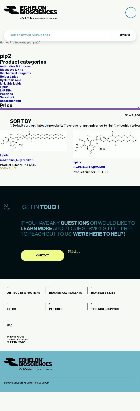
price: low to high (102, 125)
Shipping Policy (16, 342)
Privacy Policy (15, 337)
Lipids (4, 87)
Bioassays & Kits (11, 69)
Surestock (7, 97)
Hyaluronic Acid (10, 80)
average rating (76, 125)
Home (4, 42)
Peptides (6, 94)
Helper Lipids (9, 76)
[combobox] (60, 35)
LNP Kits (6, 90)
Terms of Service (17, 339)
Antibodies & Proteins (15, 66)
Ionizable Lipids (11, 83)
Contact (42, 255)
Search (124, 35)
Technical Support (105, 309)
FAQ (10, 325)
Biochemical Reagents (15, 73)
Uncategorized (10, 100)
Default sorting (23, 125)
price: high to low (128, 125)
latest (41, 125)
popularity (56, 125)
